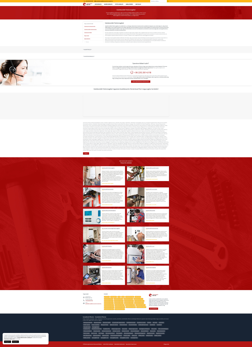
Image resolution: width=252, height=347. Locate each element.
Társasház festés (87, 326)
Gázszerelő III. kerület (128, 298)
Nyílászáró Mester (96, 335)
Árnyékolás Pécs (87, 328)
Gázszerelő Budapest (135, 331)
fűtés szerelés (113, 296)
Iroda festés (161, 322)
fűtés (119, 296)
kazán (123, 296)
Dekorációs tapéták (106, 322)
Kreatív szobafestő (95, 324)
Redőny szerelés (158, 335)
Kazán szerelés (108, 4)
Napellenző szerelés (160, 333)
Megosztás (166, 344)
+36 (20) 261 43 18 (89, 1)
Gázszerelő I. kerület (109, 298)
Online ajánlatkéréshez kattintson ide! (141, 81)
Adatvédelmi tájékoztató (119, 344)
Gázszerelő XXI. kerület (109, 309)
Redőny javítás (141, 335)
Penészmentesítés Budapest (116, 335)
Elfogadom (7, 341)
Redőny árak (134, 335)
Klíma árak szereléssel (110, 333)
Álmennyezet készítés (88, 322)
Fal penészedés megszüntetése (118, 322)
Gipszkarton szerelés (141, 322)
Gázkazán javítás (97, 331)
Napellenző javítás (150, 333)
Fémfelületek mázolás (131, 322)
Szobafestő (159, 324)
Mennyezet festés (104, 324)
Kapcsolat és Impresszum (131, 344)
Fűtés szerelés (119, 4)
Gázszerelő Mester (153, 308)
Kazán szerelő (94, 333)
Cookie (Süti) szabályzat (108, 344)
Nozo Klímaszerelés (87, 335)
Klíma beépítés (119, 333)
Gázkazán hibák (88, 32)
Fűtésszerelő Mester (88, 331)
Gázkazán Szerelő (125, 331)
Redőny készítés (149, 335)
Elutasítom (15, 341)
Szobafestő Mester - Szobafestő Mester (94, 317)
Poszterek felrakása (133, 324)
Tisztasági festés (95, 326)
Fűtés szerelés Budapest (163, 328)
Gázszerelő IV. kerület (138, 298)
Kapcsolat (138, 4)
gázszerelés (107, 296)
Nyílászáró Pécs (105, 335)
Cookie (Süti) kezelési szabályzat (24, 337)
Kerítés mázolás (87, 324)
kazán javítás (137, 296)
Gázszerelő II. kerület (118, 298)
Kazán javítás (152, 331)
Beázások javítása (97, 322)
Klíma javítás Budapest (128, 333)
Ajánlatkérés (129, 4)
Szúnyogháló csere (104, 337)
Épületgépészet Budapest (144, 328)
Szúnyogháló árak (95, 337)
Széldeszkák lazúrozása (143, 324)
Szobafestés (152, 324)
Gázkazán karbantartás (89, 26)
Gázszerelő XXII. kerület (119, 309)
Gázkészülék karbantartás (90, 29)
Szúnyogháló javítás (114, 337)
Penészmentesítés (123, 324)
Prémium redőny (127, 335)
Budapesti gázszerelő (116, 328)
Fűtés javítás (153, 328)
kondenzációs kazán (130, 296)
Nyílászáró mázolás (114, 324)
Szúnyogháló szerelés (124, 337)
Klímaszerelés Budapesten (140, 333)
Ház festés (155, 322)
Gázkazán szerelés (116, 331)
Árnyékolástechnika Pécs (96, 328)
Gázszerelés (98, 4)
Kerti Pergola (101, 333)
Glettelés (149, 322)
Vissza (87, 41)
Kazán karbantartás (161, 331)
